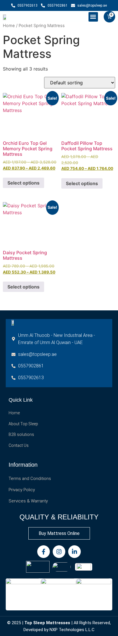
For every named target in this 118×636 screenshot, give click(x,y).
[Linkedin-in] (74, 551)
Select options (23, 183)
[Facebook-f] (43, 551)
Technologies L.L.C (77, 629)
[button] (93, 17)
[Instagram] (59, 551)
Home (9, 25)
